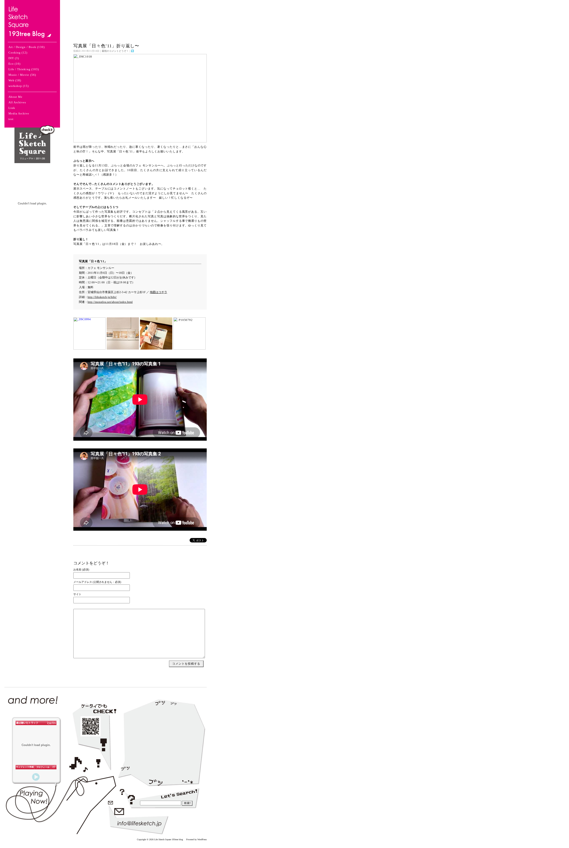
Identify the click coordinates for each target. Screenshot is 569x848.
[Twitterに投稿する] (132, 51)
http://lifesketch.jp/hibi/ (102, 297)
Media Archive (18, 113)
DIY (11, 58)
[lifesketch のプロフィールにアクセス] (42, 767)
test (11, 119)
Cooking (14, 52)
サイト (77, 594)
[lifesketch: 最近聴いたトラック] (36, 723)
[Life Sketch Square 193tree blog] (29, 35)
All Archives (17, 102)
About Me (15, 96)
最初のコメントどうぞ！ (115, 51)
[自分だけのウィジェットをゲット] (25, 767)
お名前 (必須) (81, 569)
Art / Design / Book (22, 47)
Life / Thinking (19, 69)
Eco (11, 63)
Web (11, 80)
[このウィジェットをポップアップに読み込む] (53, 767)
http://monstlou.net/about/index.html (110, 302)
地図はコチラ (158, 292)
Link (11, 108)
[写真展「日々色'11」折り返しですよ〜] (140, 141)
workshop (15, 86)
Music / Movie (18, 74)
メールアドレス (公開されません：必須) (97, 582)
